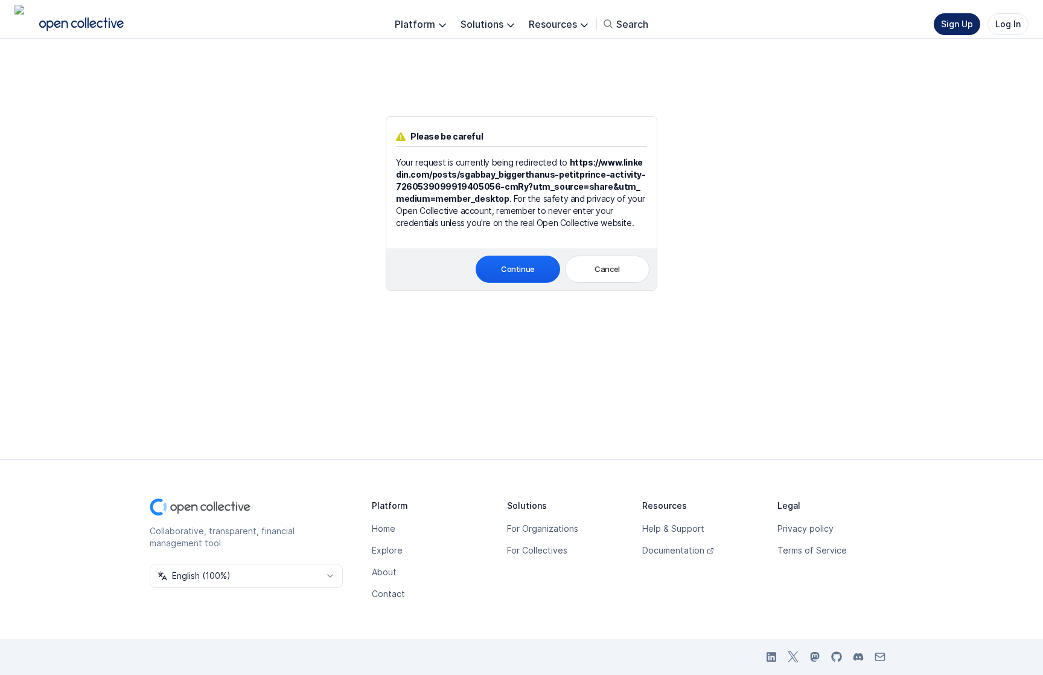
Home (383, 528)
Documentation (673, 550)
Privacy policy (805, 528)
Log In (1008, 24)
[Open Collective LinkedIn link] (771, 656)
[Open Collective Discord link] (858, 656)
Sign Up (957, 24)
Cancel (607, 269)
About (384, 572)
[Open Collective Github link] (836, 656)
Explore (387, 550)
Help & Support (673, 528)
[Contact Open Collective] (880, 656)
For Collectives (537, 550)
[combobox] (246, 576)
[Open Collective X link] (793, 656)
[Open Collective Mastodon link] (814, 656)
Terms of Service (812, 550)
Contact (388, 594)
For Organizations (542, 528)
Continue (518, 269)
